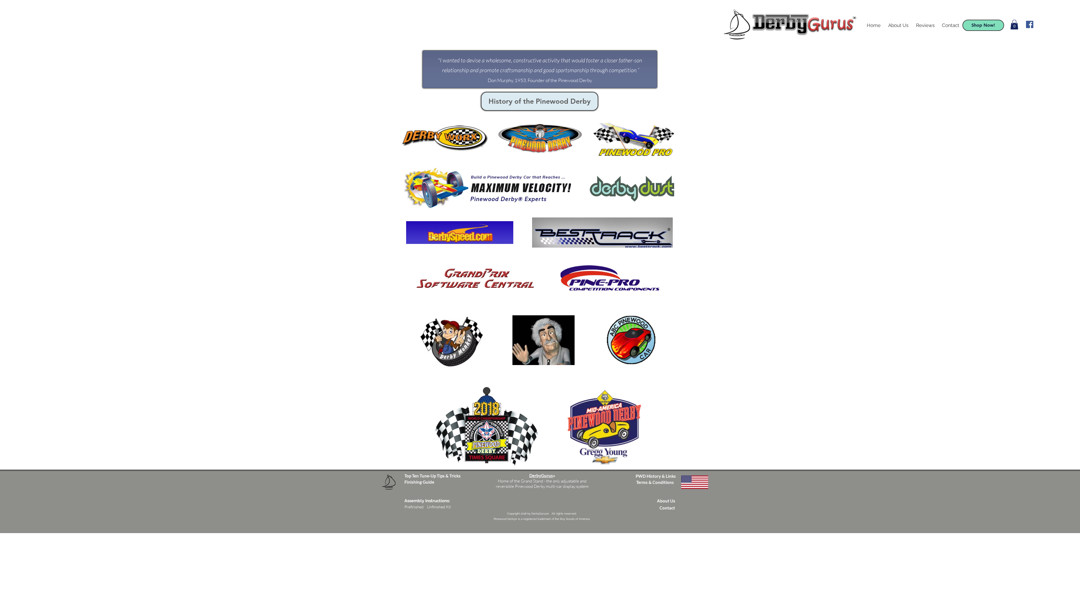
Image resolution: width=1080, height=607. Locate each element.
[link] (1014, 25)
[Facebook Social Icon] (1029, 24)
